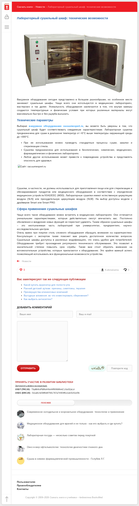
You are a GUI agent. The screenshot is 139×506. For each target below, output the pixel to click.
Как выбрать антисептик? (38, 299)
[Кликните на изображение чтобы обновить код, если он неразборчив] (97, 368)
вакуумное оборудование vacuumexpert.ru (56, 126)
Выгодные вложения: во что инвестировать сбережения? (56, 295)
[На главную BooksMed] (7, 7)
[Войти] (7, 17)
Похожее (46, 403)
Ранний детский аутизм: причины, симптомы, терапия (54, 288)
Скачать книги (25, 6)
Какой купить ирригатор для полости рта (47, 284)
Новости (40, 6)
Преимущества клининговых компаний (46, 292)
